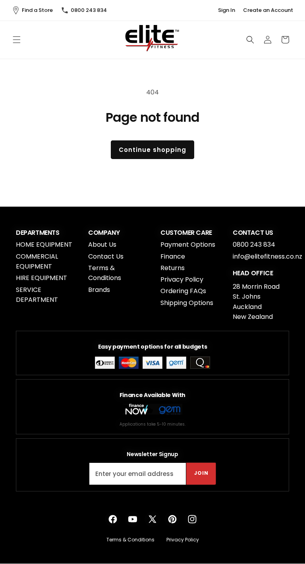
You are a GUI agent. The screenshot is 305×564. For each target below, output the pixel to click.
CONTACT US (253, 232)
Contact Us (106, 256)
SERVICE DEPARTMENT (37, 295)
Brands (99, 289)
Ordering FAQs (183, 290)
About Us (102, 244)
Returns (172, 267)
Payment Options (187, 244)
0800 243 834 (89, 10)
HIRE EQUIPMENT (41, 277)
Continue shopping (152, 150)
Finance (172, 256)
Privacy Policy (181, 279)
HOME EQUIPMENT (44, 244)
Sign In (226, 10)
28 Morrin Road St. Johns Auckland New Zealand (256, 302)
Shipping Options (186, 302)
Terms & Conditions (104, 273)
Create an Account (268, 10)
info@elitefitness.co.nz (267, 256)
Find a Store (37, 10)
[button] (16, 39)
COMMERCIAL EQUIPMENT (37, 261)
